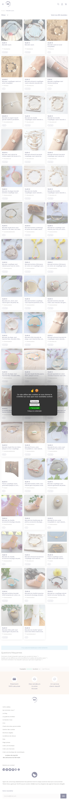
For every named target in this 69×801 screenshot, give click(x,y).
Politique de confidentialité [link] (35, 411)
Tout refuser (34, 401)
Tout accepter (35, 408)
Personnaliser (34, 404)
